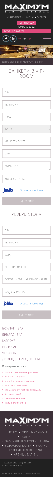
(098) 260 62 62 (26, 26)
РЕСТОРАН (9, 347)
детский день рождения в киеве (20, 381)
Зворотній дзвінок (14, 30)
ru (19, 38)
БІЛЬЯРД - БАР (12, 334)
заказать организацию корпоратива (21, 372)
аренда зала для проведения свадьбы (23, 389)
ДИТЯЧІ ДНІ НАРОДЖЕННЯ (21, 359)
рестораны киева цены (16, 385)
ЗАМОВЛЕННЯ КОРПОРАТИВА (27, 441)
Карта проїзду (26, 22)
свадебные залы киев (15, 398)
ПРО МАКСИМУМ (34, 432)
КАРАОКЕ (8, 340)
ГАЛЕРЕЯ (27, 437)
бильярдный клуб (13, 394)
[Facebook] (6, 38)
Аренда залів (24, 454)
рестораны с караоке (15, 376)
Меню (30, 17)
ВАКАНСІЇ (42, 446)
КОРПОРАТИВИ (15, 17)
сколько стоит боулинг (15, 402)
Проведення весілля (25, 450)
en (30, 38)
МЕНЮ (12, 432)
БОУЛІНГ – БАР (12, 328)
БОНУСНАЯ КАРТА (18, 446)
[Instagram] (13, 38)
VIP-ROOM (9, 353)
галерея (41, 17)
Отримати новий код (31, 190)
